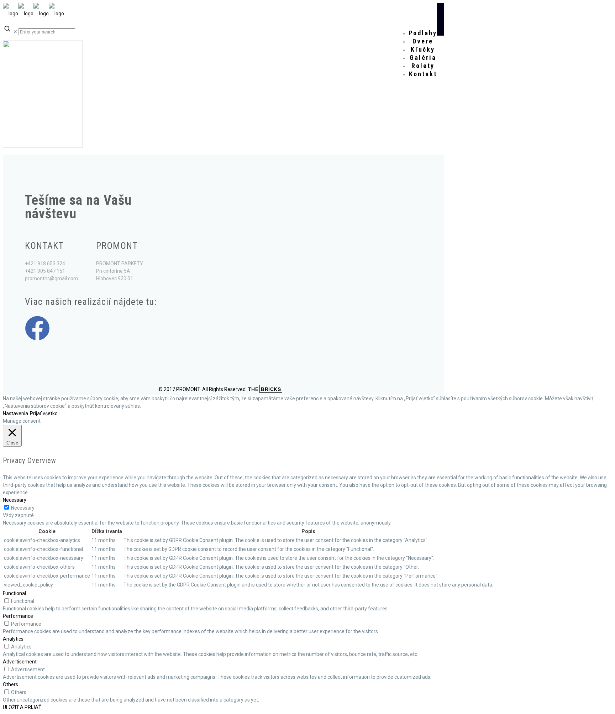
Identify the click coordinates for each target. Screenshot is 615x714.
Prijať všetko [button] (44, 413)
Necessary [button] (14, 500)
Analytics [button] (13, 639)
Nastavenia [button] (15, 413)
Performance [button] (18, 616)
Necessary (23, 508)
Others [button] (10, 684)
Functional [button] (14, 593)
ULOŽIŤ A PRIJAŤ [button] (22, 707)
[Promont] (33, 13)
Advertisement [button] (20, 662)
